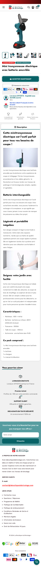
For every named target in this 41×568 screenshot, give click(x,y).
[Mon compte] (33, 7)
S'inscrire (20, 441)
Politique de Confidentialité (13, 505)
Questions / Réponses (12, 498)
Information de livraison (12, 520)
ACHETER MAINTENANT (21, 79)
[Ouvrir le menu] (3, 7)
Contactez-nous (10, 495)
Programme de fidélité (12, 502)
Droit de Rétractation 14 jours (14, 526)
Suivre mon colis (9, 523)
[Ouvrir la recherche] (29, 7)
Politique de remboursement (14, 508)
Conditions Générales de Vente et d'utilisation (16, 512)
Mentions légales (10, 517)
